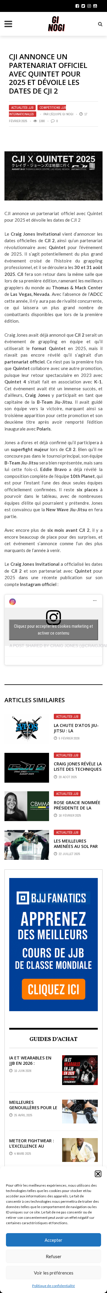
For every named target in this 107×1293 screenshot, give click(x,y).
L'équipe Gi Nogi (61, 114)
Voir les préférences (53, 1272)
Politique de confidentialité (53, 1285)
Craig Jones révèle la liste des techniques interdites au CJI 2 (78, 769)
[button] (98, 1174)
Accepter (53, 1240)
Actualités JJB (22, 107)
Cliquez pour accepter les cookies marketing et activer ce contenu (53, 629)
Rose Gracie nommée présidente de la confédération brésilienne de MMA (77, 811)
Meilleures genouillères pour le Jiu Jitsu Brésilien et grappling (33, 1110)
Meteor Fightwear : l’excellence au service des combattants (31, 1149)
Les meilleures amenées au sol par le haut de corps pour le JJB (76, 849)
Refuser (54, 1256)
